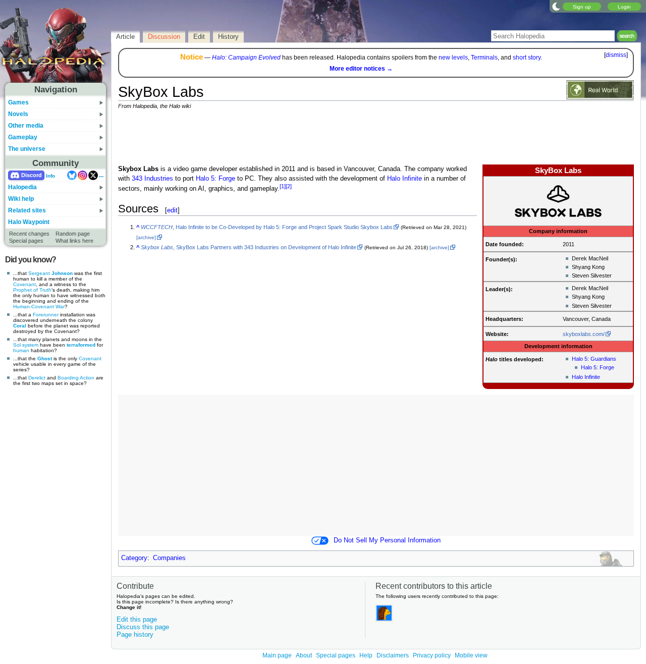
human (21, 350)
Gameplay (22, 137)
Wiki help (21, 198)
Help (365, 655)
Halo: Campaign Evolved (246, 57)
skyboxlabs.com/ (584, 334)
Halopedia (22, 187)
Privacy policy (432, 655)
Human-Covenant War (39, 306)
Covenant (24, 284)
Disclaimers (392, 655)
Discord (31, 175)
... (101, 175)
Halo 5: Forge (597, 367)
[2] (289, 186)
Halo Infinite (586, 377)
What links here (74, 241)
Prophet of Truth (32, 290)
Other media (25, 125)
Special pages (26, 241)
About (304, 655)
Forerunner (46, 314)
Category (134, 558)
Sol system (25, 345)
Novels (18, 114)
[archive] (146, 237)
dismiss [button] (616, 55)
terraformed (81, 345)
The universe (26, 148)
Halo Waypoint (28, 222)
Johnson (62, 273)
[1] (283, 186)
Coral (19, 325)
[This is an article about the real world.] (600, 89)
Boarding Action (76, 377)
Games (18, 102)
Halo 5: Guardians (594, 359)
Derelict (36, 377)
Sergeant (39, 273)
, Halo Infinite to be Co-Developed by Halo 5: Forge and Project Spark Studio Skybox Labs (267, 227)
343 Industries (152, 178)
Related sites (27, 210)
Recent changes (29, 234)
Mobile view (471, 655)
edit (172, 210)
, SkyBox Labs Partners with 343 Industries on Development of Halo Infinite (248, 247)
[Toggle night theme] (556, 6)
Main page (277, 655)
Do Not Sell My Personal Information (387, 540)
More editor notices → (361, 68)
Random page (73, 234)
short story (527, 57)
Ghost (44, 358)
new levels (453, 57)
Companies (169, 558)
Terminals (484, 57)
